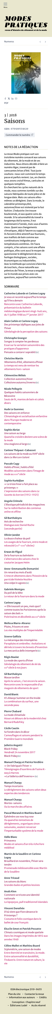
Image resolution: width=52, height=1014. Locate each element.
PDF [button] (6, 103)
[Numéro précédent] (40, 42)
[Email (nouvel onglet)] (16, 98)
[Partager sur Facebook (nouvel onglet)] (5, 98)
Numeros (9, 41)
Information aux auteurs (22, 997)
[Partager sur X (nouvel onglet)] (9, 98)
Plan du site (14, 994)
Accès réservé (38, 1005)
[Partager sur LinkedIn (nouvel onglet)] (12, 98)
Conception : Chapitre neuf (26, 1002)
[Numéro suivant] (45, 42)
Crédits (43, 997)
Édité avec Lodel (18, 1005)
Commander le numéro (18, 135)
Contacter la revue (34, 994)
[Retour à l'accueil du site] (26, 23)
